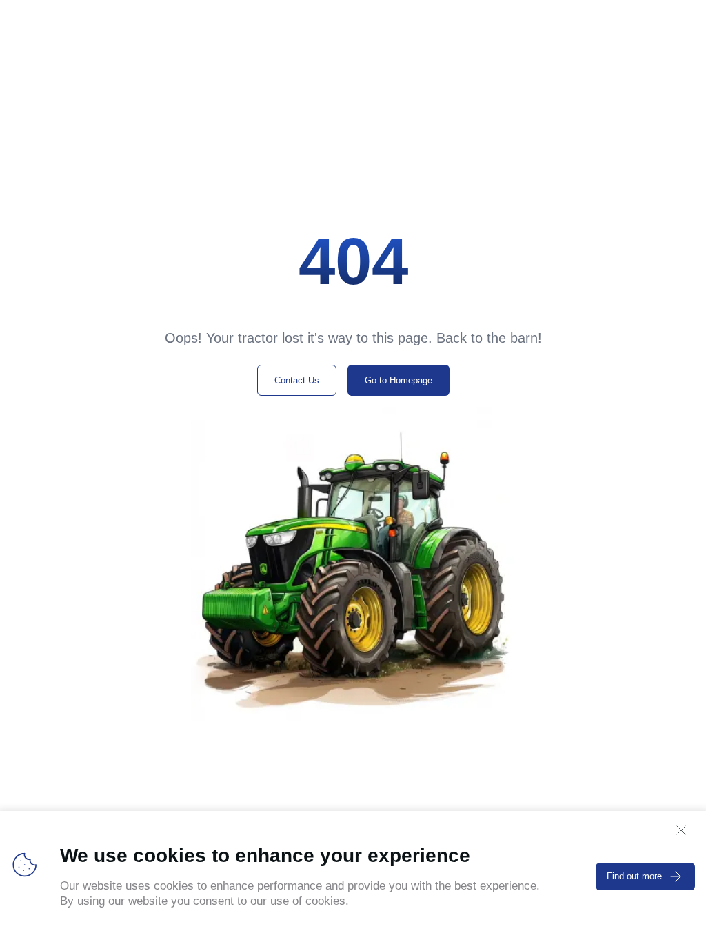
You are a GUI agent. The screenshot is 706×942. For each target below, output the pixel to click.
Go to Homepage (398, 380)
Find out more (634, 876)
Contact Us (296, 380)
